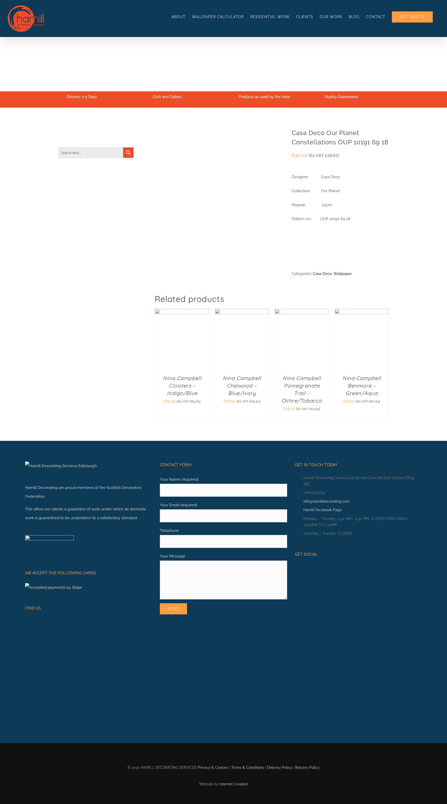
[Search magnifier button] (128, 152)
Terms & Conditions (247, 767)
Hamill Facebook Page (322, 510)
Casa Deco (322, 273)
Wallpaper (342, 273)
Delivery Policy (279, 767)
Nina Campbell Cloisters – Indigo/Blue (182, 385)
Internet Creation (234, 784)
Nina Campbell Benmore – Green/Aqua (361, 385)
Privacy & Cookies (213, 767)
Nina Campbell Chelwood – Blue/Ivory (242, 385)
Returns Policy (307, 767)
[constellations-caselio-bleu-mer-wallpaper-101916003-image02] (219, 137)
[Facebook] (297, 568)
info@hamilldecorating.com (326, 501)
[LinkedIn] (313, 568)
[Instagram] (305, 568)
